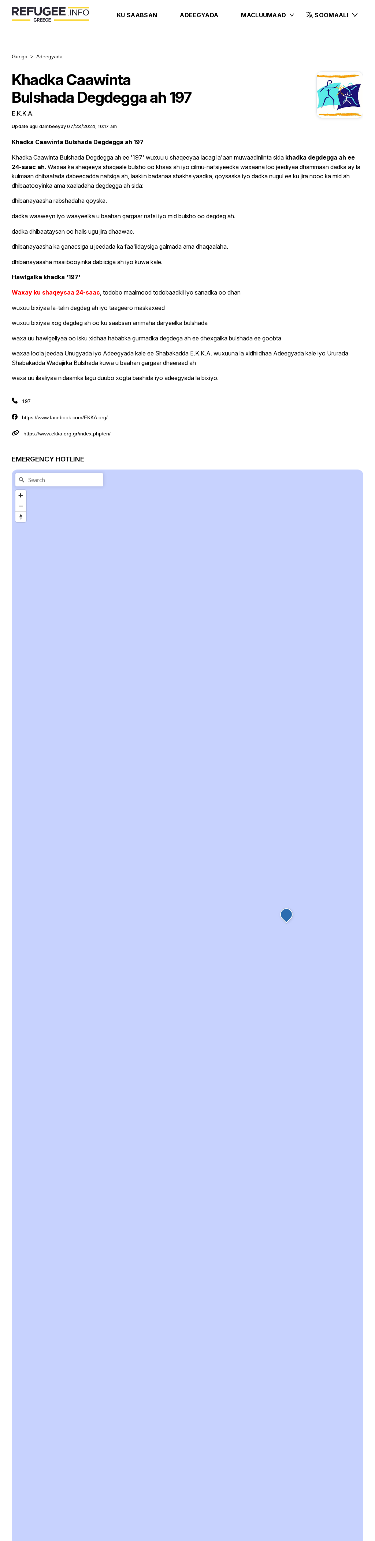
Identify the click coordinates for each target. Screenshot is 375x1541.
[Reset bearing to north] (20, 516)
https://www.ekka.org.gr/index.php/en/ (67, 434)
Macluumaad (263, 15)
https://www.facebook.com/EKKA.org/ (65, 417)
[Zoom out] (20, 506)
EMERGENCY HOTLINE (48, 459)
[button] (332, 15)
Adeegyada (199, 15)
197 (26, 401)
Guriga (19, 56)
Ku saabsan (137, 15)
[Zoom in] (20, 495)
